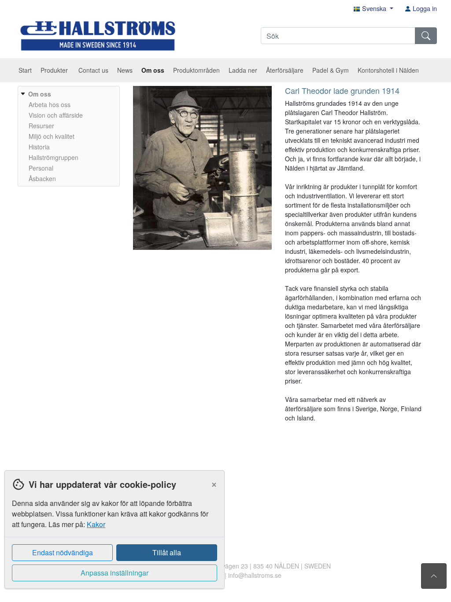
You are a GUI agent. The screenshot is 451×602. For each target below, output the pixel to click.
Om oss (152, 70)
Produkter (55, 70)
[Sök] (426, 35)
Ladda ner (243, 70)
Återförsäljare (284, 70)
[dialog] (112, 536)
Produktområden (196, 70)
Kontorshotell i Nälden (388, 70)
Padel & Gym (330, 70)
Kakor (96, 524)
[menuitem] (67, 136)
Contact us (93, 70)
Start (25, 70)
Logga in (424, 8)
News (125, 70)
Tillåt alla (166, 552)
